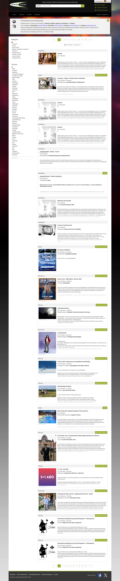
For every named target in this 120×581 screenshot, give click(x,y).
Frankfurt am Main (17, 76)
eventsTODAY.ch (73, 25)
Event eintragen (100, 5)
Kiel (13, 142)
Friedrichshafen (16, 132)
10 (85, 39)
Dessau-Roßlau (16, 125)
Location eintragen (101, 7)
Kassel (14, 112)
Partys (14, 45)
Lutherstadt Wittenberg (18, 118)
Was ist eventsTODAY (22, 574)
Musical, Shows (16, 52)
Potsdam (14, 109)
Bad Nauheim (16, 153)
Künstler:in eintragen (102, 10)
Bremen (14, 111)
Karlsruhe (14, 90)
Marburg (14, 121)
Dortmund (15, 116)
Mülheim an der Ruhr (17, 133)
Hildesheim (15, 104)
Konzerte (14, 44)
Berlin (13, 69)
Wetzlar (14, 144)
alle (12, 42)
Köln (13, 91)
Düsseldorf (15, 126)
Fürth (13, 139)
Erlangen (14, 123)
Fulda (13, 102)
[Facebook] (100, 575)
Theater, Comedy (16, 54)
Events (14, 14)
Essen (13, 97)
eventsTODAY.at (58, 25)
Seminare (14, 51)
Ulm (13, 148)
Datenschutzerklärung (47, 574)
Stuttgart (14, 70)
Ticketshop (37, 14)
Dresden (14, 81)
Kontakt (56, 574)
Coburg (14, 137)
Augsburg (14, 146)
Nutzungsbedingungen (34, 574)
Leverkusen (15, 114)
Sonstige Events (16, 58)
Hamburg (14, 72)
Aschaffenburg (16, 119)
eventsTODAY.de (42, 25)
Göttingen (15, 140)
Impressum (12, 574)
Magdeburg (15, 95)
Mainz (13, 135)
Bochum (14, 107)
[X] (106, 575)
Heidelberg (15, 98)
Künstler (29, 14)
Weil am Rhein (16, 77)
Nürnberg (14, 88)
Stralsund (14, 105)
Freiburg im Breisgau (17, 74)
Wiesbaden (15, 83)
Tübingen (14, 151)
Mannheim (15, 100)
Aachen (14, 86)
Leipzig (14, 130)
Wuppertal (15, 84)
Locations (21, 14)
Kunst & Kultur (16, 56)
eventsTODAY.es (91, 25)
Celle (13, 79)
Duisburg (14, 155)
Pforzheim (15, 128)
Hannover (14, 93)
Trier (13, 149)
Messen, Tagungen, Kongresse (20, 49)
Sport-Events (15, 47)
